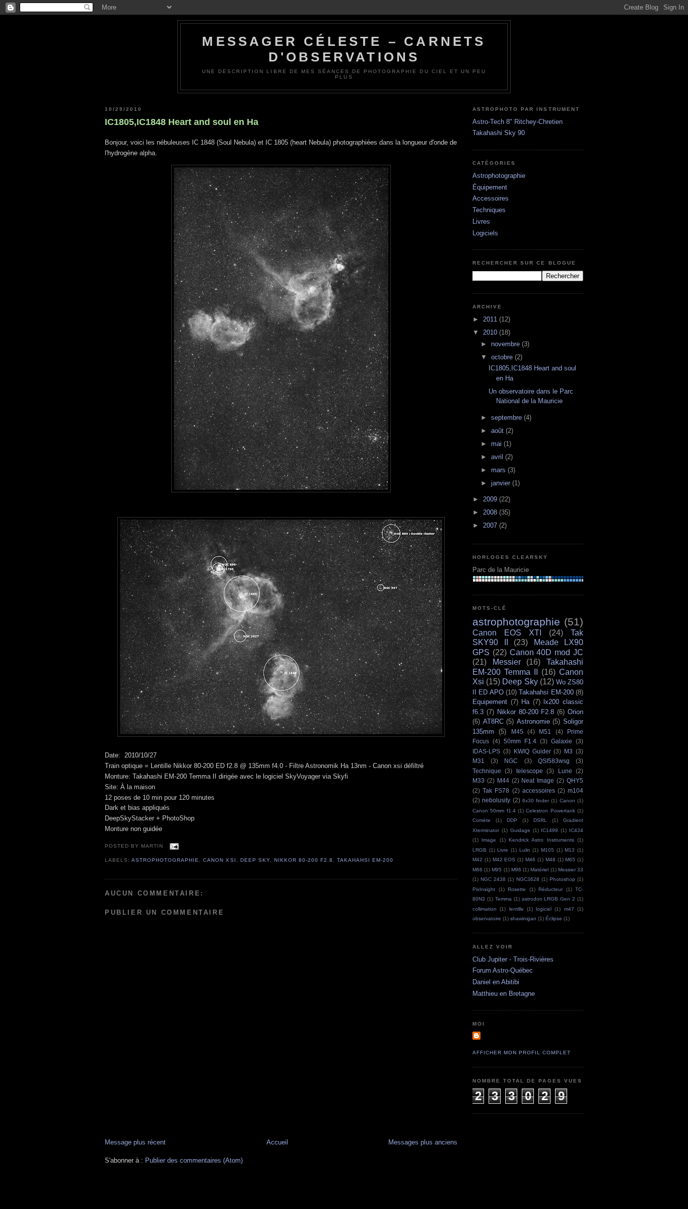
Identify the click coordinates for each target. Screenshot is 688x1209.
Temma (503, 899)
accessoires (538, 790)
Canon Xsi (219, 860)
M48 (550, 859)
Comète (481, 820)
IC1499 (549, 830)
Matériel (539, 869)
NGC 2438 (493, 879)
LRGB (479, 850)
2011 (491, 319)
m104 (575, 790)
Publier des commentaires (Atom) (194, 1160)
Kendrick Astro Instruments (541, 840)
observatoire (486, 918)
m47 (569, 909)
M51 (545, 731)
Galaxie (561, 741)
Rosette (517, 889)
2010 (491, 332)
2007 (491, 525)
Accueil (277, 1142)
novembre (506, 344)
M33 (478, 780)
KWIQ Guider (532, 751)
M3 (568, 751)
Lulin (524, 850)
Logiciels (485, 233)
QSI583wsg (554, 760)
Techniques (489, 210)
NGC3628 (527, 879)
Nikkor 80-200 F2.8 (303, 860)
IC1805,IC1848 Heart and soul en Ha (181, 122)
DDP (512, 820)
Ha (525, 702)
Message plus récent (135, 1142)
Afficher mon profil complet (521, 1052)
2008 (491, 512)
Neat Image (537, 780)
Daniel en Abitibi (495, 982)
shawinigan (523, 918)
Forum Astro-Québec (502, 970)
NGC (511, 760)
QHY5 (575, 780)
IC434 (576, 830)
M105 (547, 850)
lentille (516, 909)
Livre (502, 850)
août (498, 430)
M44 (503, 780)
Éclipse (553, 918)
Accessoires (490, 198)
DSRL (540, 820)
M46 (530, 859)
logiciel (544, 909)
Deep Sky (255, 860)
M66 (477, 869)
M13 (570, 850)
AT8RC (493, 721)
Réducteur (550, 889)
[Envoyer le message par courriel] (173, 846)
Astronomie (533, 721)
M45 (517, 731)
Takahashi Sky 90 (498, 133)
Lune (565, 771)
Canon (567, 800)
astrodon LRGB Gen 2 (549, 899)
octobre (503, 357)
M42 (477, 859)
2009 (491, 499)
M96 (516, 869)
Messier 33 (570, 869)
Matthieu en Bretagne (503, 993)
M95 (497, 869)
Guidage (520, 830)
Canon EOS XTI (506, 632)
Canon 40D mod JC (546, 652)
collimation (484, 909)
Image (488, 840)
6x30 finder (535, 800)
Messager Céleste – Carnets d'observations (344, 49)
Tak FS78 (496, 790)
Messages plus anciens (422, 1142)
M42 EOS (504, 859)
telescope (529, 771)
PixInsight (483, 889)
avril (498, 457)
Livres (481, 221)
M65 (570, 859)
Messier (507, 662)
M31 (478, 760)
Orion (575, 712)
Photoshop (562, 879)
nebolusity (496, 800)
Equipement (489, 702)
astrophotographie (165, 860)
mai (497, 444)
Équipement (489, 187)
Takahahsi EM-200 (365, 860)
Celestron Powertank (550, 810)
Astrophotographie (498, 175)
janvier (501, 483)
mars (499, 470)
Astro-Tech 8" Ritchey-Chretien (517, 121)
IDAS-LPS (486, 751)
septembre (507, 417)
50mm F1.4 (520, 741)
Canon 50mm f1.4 (494, 810)
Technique (486, 771)
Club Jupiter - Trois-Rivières (513, 959)
